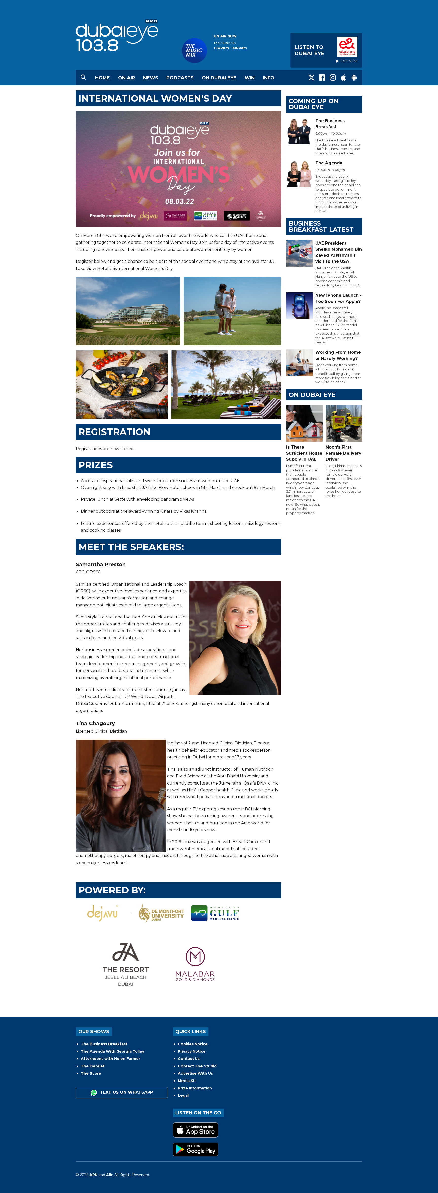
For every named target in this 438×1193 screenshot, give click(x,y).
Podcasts (180, 78)
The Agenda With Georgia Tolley (112, 1051)
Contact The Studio (197, 1066)
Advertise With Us (195, 1073)
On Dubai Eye (219, 78)
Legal (183, 1095)
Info (269, 78)
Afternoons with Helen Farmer (110, 1058)
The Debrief (93, 1066)
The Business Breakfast (104, 1044)
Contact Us (189, 1058)
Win (250, 78)
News (150, 78)
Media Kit (187, 1080)
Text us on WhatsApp (126, 1092)
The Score (91, 1073)
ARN (93, 1174)
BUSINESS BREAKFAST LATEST (321, 226)
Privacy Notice (192, 1051)
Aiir (109, 1174)
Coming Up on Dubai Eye (314, 104)
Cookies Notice (193, 1044)
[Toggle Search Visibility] (83, 77)
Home (102, 78)
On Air (126, 78)
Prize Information (195, 1088)
